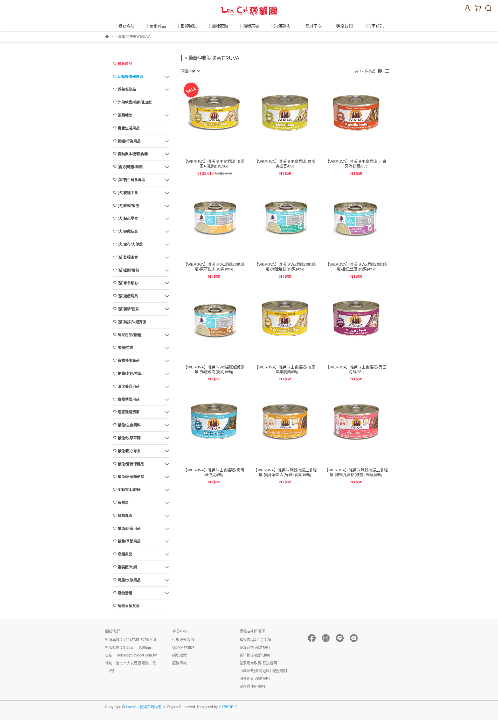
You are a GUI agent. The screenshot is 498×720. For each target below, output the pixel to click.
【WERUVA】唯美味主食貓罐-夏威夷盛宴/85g (284, 163)
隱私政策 (179, 655)
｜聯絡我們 (342, 26)
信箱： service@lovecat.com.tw (131, 655)
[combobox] (190, 71)
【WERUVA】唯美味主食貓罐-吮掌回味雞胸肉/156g (213, 163)
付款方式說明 (183, 640)
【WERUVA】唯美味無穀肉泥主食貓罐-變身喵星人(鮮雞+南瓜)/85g (285, 472)
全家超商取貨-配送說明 (258, 663)
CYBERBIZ (228, 707)
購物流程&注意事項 (255, 640)
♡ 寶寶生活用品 (126, 128)
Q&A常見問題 (183, 647)
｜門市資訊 (373, 26)
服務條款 (179, 663)
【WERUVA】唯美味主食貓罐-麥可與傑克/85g (213, 472)
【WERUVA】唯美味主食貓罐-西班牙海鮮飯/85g (356, 163)
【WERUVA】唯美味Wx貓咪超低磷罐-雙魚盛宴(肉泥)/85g (356, 266)
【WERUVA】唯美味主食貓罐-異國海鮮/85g (356, 369)
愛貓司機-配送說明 (254, 647)
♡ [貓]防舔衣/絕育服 (129, 322)
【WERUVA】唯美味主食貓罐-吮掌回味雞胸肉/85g (284, 369)
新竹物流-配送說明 (254, 655)
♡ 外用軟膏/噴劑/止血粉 (133, 102)
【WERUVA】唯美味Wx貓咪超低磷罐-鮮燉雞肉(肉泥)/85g (214, 369)
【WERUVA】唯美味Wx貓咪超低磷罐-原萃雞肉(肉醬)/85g (214, 266)
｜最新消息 (124, 26)
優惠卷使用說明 (252, 686)
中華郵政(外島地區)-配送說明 (263, 671)
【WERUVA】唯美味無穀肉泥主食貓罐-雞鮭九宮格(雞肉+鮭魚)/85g (356, 472)
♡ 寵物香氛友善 (126, 606)
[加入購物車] (221, 112)
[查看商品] (206, 112)
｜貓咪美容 (249, 26)
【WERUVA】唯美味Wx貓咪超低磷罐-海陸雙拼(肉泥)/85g (285, 266)
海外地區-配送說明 (254, 678)
